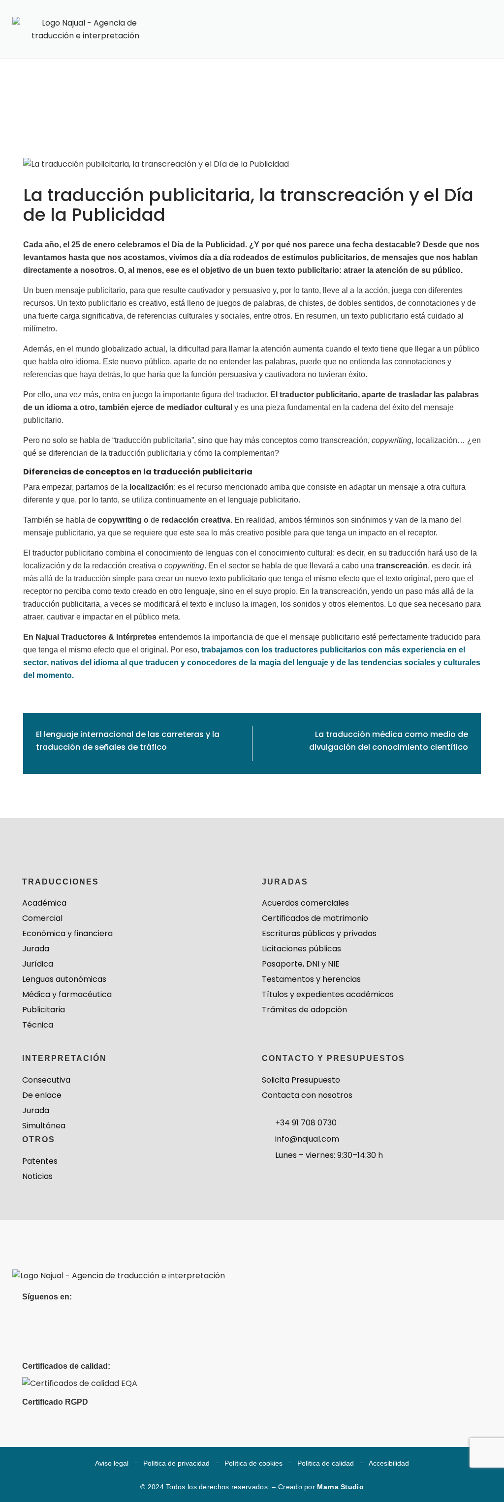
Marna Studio (340, 1487)
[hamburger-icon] (468, 33)
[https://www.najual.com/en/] (118, 1275)
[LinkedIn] (30, 1318)
